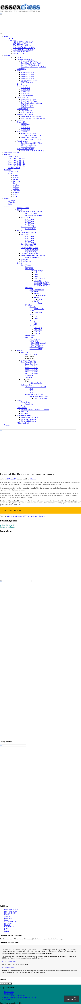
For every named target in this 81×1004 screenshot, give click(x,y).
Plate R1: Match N (7, 525)
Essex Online (38, 280)
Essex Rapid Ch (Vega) (29, 137)
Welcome (11, 38)
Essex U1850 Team (27, 74)
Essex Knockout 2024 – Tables (31, 143)
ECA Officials (13, 171)
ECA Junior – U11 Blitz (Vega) (23, 50)
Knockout (24, 352)
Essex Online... (26, 265)
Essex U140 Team (31, 370)
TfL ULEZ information (9, 961)
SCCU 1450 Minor (36, 349)
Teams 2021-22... (27, 234)
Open (35, 272)
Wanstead (16, 192)
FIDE (6, 928)
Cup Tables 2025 (26, 111)
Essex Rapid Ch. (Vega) (29, 101)
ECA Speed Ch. (22, 131)
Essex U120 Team (31, 371)
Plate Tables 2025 (27, 112)
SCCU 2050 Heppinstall (38, 343)
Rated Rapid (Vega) (31, 250)
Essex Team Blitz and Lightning (32, 211)
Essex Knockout (22, 109)
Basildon (16, 177)
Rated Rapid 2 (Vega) (32, 257)
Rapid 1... (37, 293)
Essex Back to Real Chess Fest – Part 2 (34, 255)
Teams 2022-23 (26, 217)
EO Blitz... (28, 305)
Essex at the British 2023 (16, 164)
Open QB (37, 333)
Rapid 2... (37, 297)
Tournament (42, 295)
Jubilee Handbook (23, 423)
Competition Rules (40, 278)
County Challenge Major (29, 248)
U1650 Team (25, 91)
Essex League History (24, 415)
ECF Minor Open (35, 339)
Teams (19, 71)
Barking (15, 175)
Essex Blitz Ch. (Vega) (28, 99)
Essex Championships (24, 59)
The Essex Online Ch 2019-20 (35, 387)
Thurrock (16, 189)
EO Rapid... (29, 288)
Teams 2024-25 (22, 86)
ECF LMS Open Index (41, 282)
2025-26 (19, 57)
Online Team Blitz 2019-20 (39, 396)
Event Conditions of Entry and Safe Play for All (20, 997)
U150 (31, 391)
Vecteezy (6, 931)
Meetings (11, 200)
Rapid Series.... (35, 291)
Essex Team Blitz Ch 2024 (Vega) (32, 151)
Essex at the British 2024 (16, 162)
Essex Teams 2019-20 (28, 362)
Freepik (6, 930)
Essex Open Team (31, 364)
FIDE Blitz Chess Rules (33, 135)
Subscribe (70, 999)
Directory (7, 170)
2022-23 (19, 210)
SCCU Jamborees (27, 82)
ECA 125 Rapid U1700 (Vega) (23, 46)
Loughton (16, 185)
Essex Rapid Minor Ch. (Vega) (31, 103)
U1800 (36, 274)
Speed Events (25, 402)
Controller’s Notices (27, 147)
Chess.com (7, 916)
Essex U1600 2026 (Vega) (30, 65)
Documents (29, 267)
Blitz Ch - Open (39, 309)
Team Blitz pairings (40, 398)
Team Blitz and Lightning (25, 114)
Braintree (16, 179)
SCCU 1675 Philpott (36, 347)
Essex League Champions (29, 417)
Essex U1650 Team (27, 76)
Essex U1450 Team (27, 78)
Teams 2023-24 (22, 122)
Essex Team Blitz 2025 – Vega (31, 116)
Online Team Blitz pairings (34, 394)
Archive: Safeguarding (17, 995)
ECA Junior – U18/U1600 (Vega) (24, 48)
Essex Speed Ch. (22, 97)
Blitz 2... (32, 314)
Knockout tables (30, 229)
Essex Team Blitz (31, 213)
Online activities (26, 385)
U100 (31, 392)
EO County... (29, 337)
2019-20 (19, 351)
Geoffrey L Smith (14, 168)
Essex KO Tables (31, 354)
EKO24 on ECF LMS (28, 145)
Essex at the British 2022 (16, 166)
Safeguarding (8, 994)
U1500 (36, 276)
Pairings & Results (36, 383)
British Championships (14, 516)
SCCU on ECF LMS (10, 921)
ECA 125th (12, 40)
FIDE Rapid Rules (27, 107)
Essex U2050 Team (27, 72)
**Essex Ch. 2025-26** (12, 152)
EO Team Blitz (30, 335)
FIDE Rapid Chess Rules (21, 51)
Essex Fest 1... (26, 259)
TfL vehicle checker (8, 967)
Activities (7, 55)
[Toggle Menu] (1, 33)
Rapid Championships (37, 290)
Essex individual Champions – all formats (35, 410)
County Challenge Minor (29, 253)
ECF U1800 (34, 341)
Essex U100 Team (31, 373)
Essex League (21, 69)
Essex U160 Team (31, 368)
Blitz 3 (32, 320)
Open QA (37, 331)
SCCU (6, 920)
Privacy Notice (9, 992)
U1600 (36, 318)
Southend (16, 187)
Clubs (10, 173)
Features (7, 154)
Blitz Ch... (33, 307)
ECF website (8, 923)
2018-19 (19, 400)
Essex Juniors (8, 918)
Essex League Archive (24, 406)
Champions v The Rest (28, 232)
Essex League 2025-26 (11, 909)
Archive (7, 206)
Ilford (14, 183)
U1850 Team (25, 90)
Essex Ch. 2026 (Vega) (28, 61)
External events (31, 516)
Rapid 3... (37, 301)
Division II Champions (28, 419)
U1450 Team (25, 93)
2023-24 (19, 120)
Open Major (38, 328)
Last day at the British (8, 527)
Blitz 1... (32, 311)
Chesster (33, 479)
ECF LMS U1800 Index (42, 284)
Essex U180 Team (31, 366)
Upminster (16, 191)
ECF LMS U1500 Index (42, 286)
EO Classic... (29, 269)
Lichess (6, 915)
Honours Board (22, 408)
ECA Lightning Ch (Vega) (34, 215)
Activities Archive (23, 208)
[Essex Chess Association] (20, 11)
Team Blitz (29, 404)
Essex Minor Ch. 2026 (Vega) (31, 63)
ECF (24, 516)
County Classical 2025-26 (29, 80)
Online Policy (8, 999)
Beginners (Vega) (31, 251)
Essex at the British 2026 (16, 158)
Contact (6, 425)
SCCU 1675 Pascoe (36, 345)
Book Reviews (13, 156)
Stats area (28, 377)
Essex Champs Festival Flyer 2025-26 (33, 67)
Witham (15, 194)
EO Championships (36, 271)
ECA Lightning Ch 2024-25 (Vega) (33, 118)
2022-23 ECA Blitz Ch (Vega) (23, 42)
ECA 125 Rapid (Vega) (20, 44)
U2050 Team (25, 88)
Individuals (41, 516)
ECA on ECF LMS (10, 913)
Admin (6, 198)
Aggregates (29, 375)
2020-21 (19, 263)
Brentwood (16, 181)
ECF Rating (7, 925)
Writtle (15, 196)
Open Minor (38, 330)
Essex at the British (14, 510)
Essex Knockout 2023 (28, 227)
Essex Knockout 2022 (28, 244)
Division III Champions (29, 421)
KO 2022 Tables (30, 246)
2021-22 (19, 231)
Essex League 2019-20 (28, 360)
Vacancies (11, 202)
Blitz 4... (32, 326)
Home (6, 36)
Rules (10, 204)
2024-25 (19, 84)
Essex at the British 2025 (16, 160)
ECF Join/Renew (9, 926)
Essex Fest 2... (26, 261)
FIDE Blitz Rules (18, 53)
